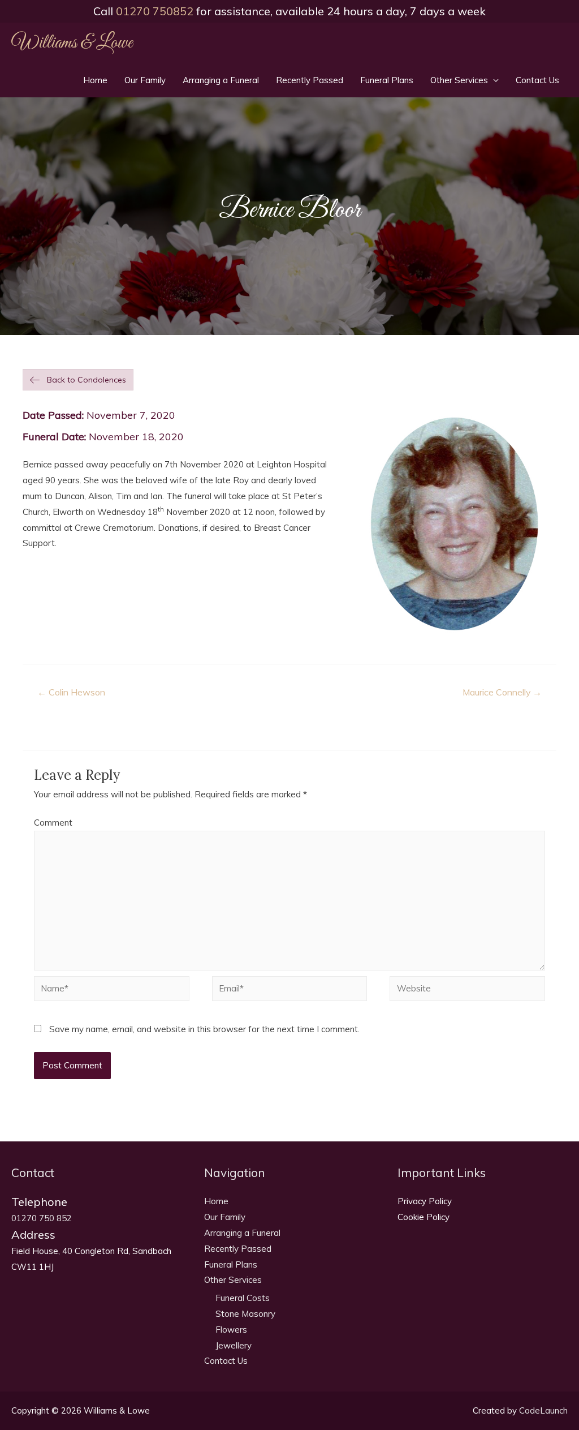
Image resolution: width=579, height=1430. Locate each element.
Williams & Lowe (71, 43)
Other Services (459, 80)
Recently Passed (309, 80)
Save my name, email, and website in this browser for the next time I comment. (204, 1029)
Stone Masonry (245, 1313)
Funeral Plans (386, 80)
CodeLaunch (543, 1410)
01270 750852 (154, 11)
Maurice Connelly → (502, 692)
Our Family (145, 80)
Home (95, 80)
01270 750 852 (41, 1218)
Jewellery (233, 1345)
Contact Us (537, 80)
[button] (78, 379)
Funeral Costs (242, 1297)
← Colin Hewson (71, 692)
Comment (53, 822)
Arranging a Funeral (221, 80)
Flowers (231, 1329)
